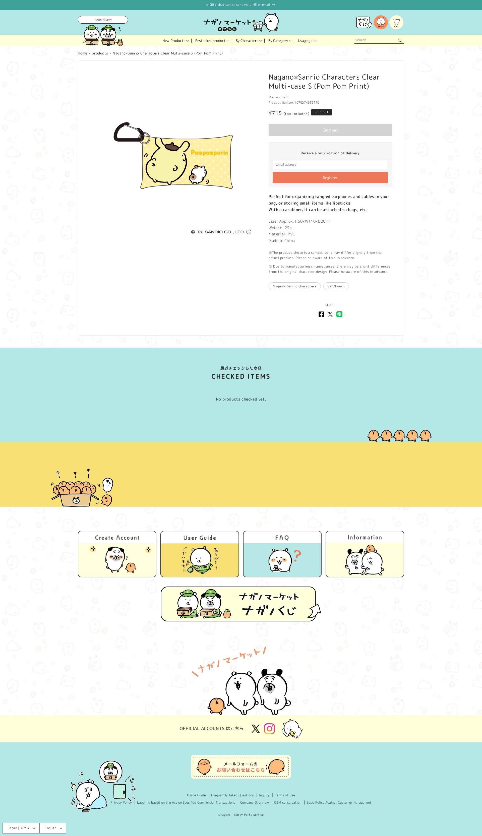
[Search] (400, 40)
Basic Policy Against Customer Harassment (339, 802)
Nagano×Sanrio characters (294, 286)
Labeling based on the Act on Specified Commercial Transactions (186, 802)
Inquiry (264, 795)
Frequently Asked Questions (232, 795)
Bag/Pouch (336, 286)
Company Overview (254, 802)
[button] (175, 40)
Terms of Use (285, 795)
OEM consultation (287, 802)
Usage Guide (196, 795)
